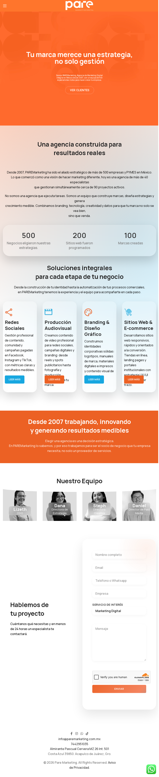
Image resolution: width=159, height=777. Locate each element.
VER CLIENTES (79, 90)
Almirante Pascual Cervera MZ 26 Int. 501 (79, 749)
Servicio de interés (107, 604)
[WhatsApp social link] (81, 734)
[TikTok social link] (87, 734)
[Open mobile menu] (5, 6)
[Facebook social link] (71, 734)
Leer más (15, 379)
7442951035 (79, 744)
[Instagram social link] (76, 734)
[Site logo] (80, 5)
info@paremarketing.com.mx (79, 739)
